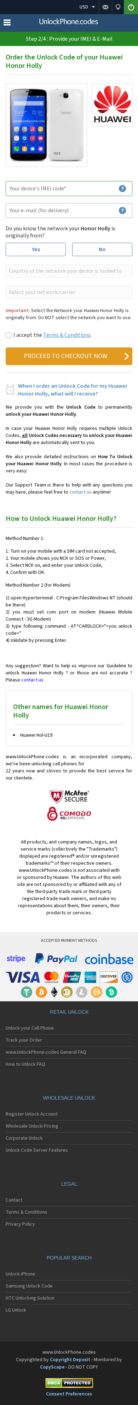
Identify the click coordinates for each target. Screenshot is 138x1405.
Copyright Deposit (70, 1359)
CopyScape (52, 1367)
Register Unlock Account (32, 1114)
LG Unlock (16, 1310)
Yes (36, 249)
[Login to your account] (131, 7)
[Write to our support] (105, 7)
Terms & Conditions (67, 335)
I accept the (52, 335)
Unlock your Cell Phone (30, 1028)
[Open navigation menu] (7, 24)
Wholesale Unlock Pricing (32, 1126)
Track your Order (24, 1040)
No (102, 249)
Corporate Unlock (24, 1138)
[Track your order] (118, 7)
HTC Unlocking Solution (30, 1298)
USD (84, 7)
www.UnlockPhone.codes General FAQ (46, 1052)
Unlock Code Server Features (37, 1150)
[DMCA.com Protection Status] (69, 1384)
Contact (14, 1200)
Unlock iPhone (20, 1274)
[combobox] (68, 271)
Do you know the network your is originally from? (60, 232)
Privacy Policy (20, 1224)
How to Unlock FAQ (25, 1064)
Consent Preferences (69, 1394)
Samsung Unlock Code (29, 1286)
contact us (80, 492)
